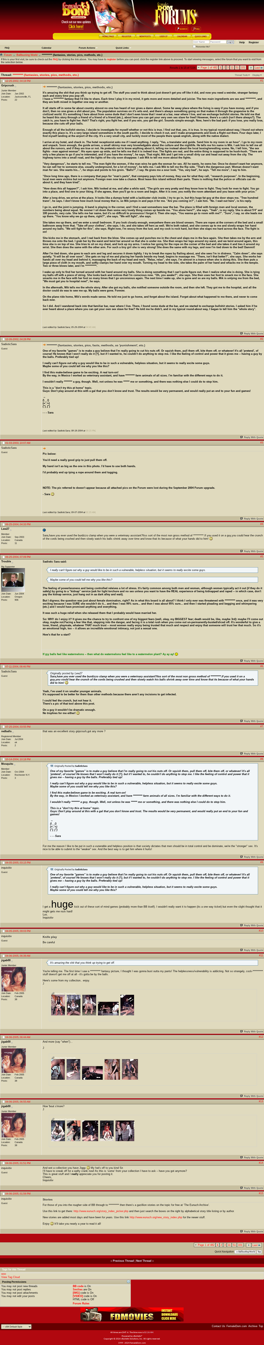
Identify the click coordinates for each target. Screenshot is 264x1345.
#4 (261, 524)
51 (237, 67)
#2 (261, 338)
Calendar (46, 48)
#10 (261, 930)
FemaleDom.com (236, 1326)
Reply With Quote (253, 333)
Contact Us (218, 1326)
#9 (261, 862)
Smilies (77, 1289)
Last (257, 67)
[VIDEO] (78, 1296)
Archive (252, 1326)
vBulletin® (138, 1336)
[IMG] (76, 1292)
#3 (261, 442)
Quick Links (122, 48)
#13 (261, 1101)
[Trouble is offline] (13, 580)
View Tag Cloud (10, 1277)
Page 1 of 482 (209, 67)
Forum (8, 54)
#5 (261, 556)
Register (254, 42)
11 (232, 67)
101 (243, 67)
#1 (261, 80)
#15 (261, 1193)
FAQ (7, 48)
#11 (261, 955)
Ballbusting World (26, 54)
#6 (261, 666)
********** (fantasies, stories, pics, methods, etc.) (46, 74)
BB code (78, 1286)
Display (256, 75)
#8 (261, 759)
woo (3, 1273)
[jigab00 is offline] (13, 979)
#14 (261, 1162)
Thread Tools (241, 75)
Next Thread (143, 1260)
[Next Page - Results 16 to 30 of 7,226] (250, 68)
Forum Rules (81, 1303)
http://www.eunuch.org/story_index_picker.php (101, 1211)
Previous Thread (123, 1260)
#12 (261, 1036)
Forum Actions (87, 48)
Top (259, 1252)
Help (242, 42)
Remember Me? (203, 47)
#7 (261, 726)
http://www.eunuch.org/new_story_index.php (156, 1217)
